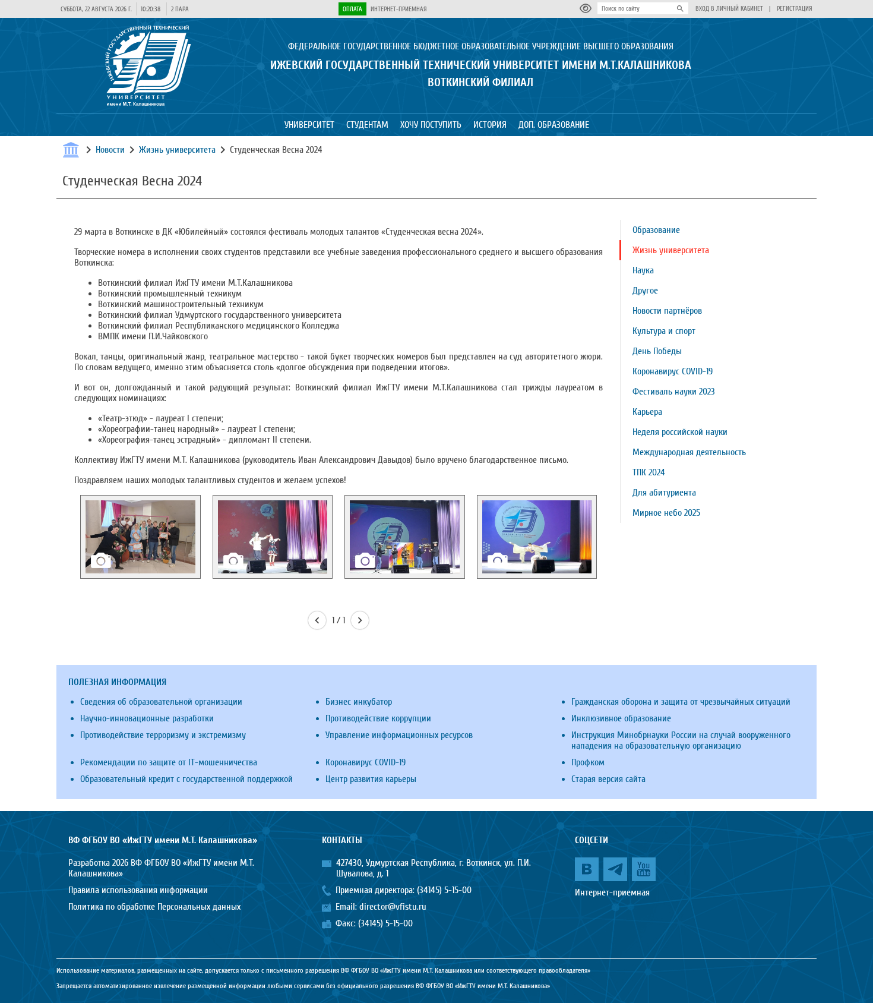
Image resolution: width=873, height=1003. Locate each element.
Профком (588, 762)
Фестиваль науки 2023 (673, 391)
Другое (645, 290)
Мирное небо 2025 (666, 512)
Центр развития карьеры (370, 779)
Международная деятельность (689, 452)
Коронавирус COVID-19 (672, 371)
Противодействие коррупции (378, 718)
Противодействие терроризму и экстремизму (163, 735)
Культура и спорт (663, 331)
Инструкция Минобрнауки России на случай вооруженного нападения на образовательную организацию (680, 740)
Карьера (647, 411)
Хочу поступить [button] (430, 124)
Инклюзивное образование (621, 718)
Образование (656, 230)
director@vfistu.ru (392, 906)
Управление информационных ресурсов (399, 735)
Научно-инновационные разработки (147, 718)
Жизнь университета (177, 149)
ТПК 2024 (648, 472)
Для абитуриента (664, 492)
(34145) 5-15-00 (444, 890)
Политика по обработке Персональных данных (154, 906)
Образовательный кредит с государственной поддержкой (186, 779)
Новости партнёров (667, 310)
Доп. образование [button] (553, 124)
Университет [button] (309, 124)
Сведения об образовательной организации (161, 701)
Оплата (352, 9)
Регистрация (794, 8)
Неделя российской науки (680, 432)
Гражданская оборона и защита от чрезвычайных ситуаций (680, 701)
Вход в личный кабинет (729, 8)
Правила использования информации (138, 890)
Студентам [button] (367, 124)
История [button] (490, 124)
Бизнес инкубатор (358, 701)
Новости (110, 149)
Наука (643, 270)
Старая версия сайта (608, 779)
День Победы (657, 351)
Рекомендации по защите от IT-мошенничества (168, 762)
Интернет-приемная (399, 9)
